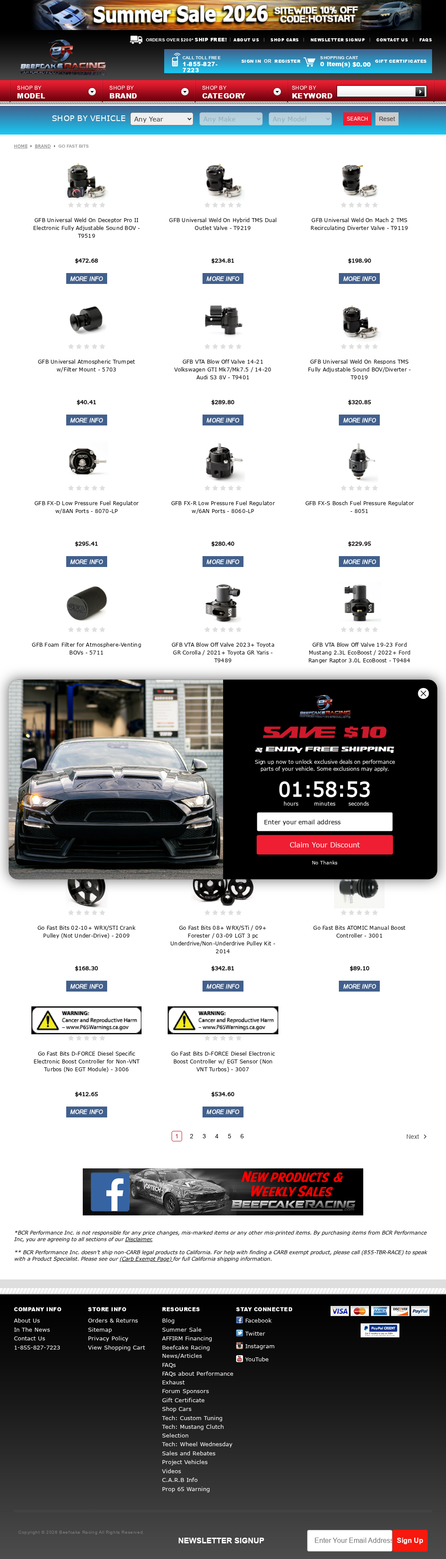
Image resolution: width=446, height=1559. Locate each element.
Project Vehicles (185, 1461)
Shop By (312, 93)
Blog (168, 1320)
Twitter (255, 1333)
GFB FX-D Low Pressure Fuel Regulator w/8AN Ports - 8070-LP (86, 507)
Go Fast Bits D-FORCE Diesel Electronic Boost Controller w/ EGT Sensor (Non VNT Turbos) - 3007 (223, 1061)
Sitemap (100, 1329)
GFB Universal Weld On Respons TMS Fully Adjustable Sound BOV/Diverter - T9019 (359, 369)
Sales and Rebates (189, 1453)
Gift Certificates (401, 61)
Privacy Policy (108, 1338)
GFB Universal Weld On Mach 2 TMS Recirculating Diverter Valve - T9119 (359, 224)
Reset (387, 118)
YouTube (257, 1359)
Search (357, 118)
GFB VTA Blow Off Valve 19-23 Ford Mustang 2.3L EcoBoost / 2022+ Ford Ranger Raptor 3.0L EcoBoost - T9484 (359, 652)
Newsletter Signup (338, 40)
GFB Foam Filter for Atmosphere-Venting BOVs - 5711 (86, 648)
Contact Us (392, 40)
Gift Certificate (183, 1400)
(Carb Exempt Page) (146, 1258)
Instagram (260, 1346)
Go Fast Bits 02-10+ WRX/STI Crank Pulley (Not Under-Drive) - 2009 (86, 932)
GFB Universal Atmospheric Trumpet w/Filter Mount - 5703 (86, 365)
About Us (246, 40)
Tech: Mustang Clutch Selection (193, 1431)
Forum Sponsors (185, 1390)
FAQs (425, 40)
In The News (32, 1329)
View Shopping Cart (116, 1347)
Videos (171, 1471)
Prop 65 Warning (186, 1488)
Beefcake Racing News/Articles (186, 1352)
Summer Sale (182, 1329)
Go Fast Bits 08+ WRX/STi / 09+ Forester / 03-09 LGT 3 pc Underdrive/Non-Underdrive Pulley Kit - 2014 (223, 940)
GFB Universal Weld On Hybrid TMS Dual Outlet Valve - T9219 (223, 224)
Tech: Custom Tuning (192, 1417)
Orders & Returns (113, 1320)
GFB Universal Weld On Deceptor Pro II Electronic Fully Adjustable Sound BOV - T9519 (86, 228)
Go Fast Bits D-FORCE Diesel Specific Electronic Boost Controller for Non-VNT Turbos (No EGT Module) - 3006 (87, 1061)
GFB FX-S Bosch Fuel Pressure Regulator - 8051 (359, 507)
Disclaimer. (138, 1239)
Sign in (251, 61)
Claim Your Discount (325, 844)
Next (413, 1136)
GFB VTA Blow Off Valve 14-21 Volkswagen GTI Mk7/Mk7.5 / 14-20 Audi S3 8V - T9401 (222, 369)
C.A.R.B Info (180, 1479)
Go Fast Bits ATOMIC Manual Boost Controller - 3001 (359, 932)
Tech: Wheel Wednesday (197, 1444)
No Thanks (325, 862)
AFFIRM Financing (187, 1338)
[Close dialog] (423, 693)
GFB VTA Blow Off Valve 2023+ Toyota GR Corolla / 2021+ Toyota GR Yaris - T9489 (223, 652)
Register (287, 61)
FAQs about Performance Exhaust (197, 1378)
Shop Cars (284, 40)
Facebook (258, 1320)
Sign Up (410, 1540)
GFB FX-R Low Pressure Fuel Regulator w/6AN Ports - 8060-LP (223, 507)
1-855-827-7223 (199, 67)
